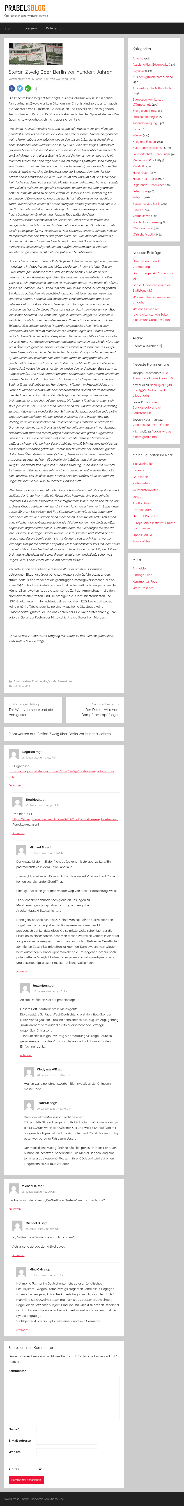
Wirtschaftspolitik (144, 234)
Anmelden (140, 568)
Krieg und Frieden (144, 141)
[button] (12, 88)
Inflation (19, 686)
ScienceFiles (141, 541)
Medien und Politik (145, 160)
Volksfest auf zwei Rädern (151, 425)
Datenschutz (55, 28)
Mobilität (138, 166)
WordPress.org (143, 588)
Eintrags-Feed (143, 575)
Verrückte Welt (142, 216)
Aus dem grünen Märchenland (153, 77)
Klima (136, 129)
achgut (137, 496)
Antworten (15, 785)
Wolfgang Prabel (66, 79)
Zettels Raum (142, 510)
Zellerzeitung (142, 483)
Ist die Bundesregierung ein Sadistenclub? (147, 407)
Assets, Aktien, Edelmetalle (30, 681)
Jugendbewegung (145, 123)
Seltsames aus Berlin (146, 203)
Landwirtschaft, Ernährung (150, 154)
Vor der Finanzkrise (60, 681)
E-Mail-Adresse (21, 1440)
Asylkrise (138, 70)
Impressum (29, 28)
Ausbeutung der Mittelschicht (152, 88)
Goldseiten (140, 477)
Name (14, 1429)
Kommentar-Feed (145, 581)
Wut (27, 686)
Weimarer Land (143, 228)
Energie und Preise (145, 110)
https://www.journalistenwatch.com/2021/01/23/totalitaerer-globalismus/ (65, 819)
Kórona (137, 135)
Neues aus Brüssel (145, 179)
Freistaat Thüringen (145, 117)
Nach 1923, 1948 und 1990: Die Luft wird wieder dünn (152, 390)
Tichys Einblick (143, 463)
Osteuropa (140, 191)
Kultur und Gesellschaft (148, 148)
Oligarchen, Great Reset (148, 185)
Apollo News (142, 503)
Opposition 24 (142, 535)
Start (8, 28)
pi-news (138, 470)
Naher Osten (141, 172)
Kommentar (18, 1371)
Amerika (138, 58)
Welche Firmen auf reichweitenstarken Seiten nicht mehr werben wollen (151, 314)
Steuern (138, 210)
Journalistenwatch (145, 490)
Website (15, 1452)
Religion (138, 197)
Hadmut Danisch (144, 516)
